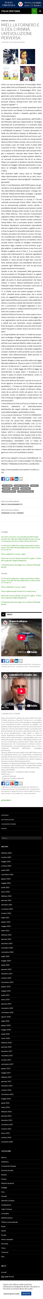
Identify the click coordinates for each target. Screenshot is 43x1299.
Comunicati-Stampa (8, 1166)
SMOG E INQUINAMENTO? (12, 503)
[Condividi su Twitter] (7, 479)
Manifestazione (7, 1218)
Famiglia (4, 21)
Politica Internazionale (9, 1222)
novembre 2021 (7, 909)
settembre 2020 (7, 952)
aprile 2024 (5, 870)
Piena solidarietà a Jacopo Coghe (13, 554)
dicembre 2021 (6, 905)
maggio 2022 (6, 883)
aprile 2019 (5, 995)
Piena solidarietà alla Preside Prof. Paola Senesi (18, 591)
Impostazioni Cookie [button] (11, 1294)
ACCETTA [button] (26, 1293)
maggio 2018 (6, 1030)
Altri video (6, 800)
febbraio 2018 (6, 1043)
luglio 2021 (5, 918)
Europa (3, 1179)
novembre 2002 (7, 1142)
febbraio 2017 (6, 1077)
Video (9, 614)
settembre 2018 (7, 1012)
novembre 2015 (7, 1124)
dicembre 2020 (6, 943)
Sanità (3, 1231)
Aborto (4, 1157)
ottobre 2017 (6, 1060)
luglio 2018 (5, 1021)
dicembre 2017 (6, 1051)
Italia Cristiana (19, 42)
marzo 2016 (5, 1107)
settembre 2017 (7, 1064)
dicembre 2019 (6, 974)
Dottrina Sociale (7, 819)
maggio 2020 (6, 961)
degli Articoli (7, 1277)
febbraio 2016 (6, 1112)
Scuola (3, 1235)
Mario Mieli (26, 488)
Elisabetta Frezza (21, 485)
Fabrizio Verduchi (7, 1183)
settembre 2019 (7, 982)
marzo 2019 (5, 999)
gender (15, 488)
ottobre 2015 (6, 1129)
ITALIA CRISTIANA (10, 11)
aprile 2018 (5, 1034)
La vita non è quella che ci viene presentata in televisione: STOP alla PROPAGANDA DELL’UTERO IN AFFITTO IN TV (21, 547)
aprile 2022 (5, 887)
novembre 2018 (7, 1008)
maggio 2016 (6, 1099)
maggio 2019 (6, 991)
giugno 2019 (6, 987)
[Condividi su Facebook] (3, 479)
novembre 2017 (7, 1055)
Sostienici (5, 815)
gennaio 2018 (6, 1047)
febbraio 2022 (6, 896)
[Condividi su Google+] (12, 479)
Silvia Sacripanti (9, 491)
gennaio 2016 (6, 1116)
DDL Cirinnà (7, 485)
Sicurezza (4, 1244)
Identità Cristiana (7, 1200)
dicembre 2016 (6, 1086)
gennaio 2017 (6, 1081)
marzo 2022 (5, 892)
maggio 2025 (6, 861)
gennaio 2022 (6, 900)
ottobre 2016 (6, 1090)
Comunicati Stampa (8, 824)
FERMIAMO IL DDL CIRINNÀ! (12, 511)
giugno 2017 (6, 1068)
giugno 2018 (6, 1025)
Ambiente (5, 1162)
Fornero (6, 488)
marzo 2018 (5, 1038)
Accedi (3, 1272)
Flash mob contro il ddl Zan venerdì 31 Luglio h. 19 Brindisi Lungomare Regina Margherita (21, 559)
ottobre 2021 (6, 913)
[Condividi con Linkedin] (16, 479)
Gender (12, 21)
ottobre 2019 (6, 978)
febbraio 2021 (6, 935)
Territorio (4, 1252)
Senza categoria (7, 1239)
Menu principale (40, 11)
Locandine (5, 1213)
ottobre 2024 (6, 866)
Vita (2, 1257)
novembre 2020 (7, 948)
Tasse (3, 1248)
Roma (3, 1226)
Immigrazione (6, 1205)
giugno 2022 (6, 879)
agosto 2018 (6, 1017)
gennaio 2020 (6, 969)
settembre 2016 (7, 1094)
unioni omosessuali (26, 491)
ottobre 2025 (6, 857)
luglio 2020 (5, 956)
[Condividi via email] (21, 479)
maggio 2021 (6, 926)
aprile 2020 (5, 965)
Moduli (4, 828)
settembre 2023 (7, 874)
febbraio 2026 (6, 853)
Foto (3, 1192)
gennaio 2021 (6, 939)
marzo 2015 (5, 1133)
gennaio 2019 (6, 1004)
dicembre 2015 (6, 1120)
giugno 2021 (6, 922)
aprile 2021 (5, 930)
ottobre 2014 (6, 1137)
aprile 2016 (5, 1103)
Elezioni (4, 1175)
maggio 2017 (6, 1073)
